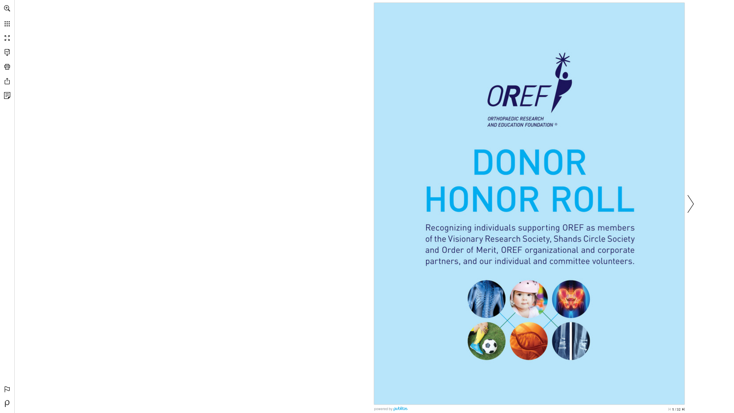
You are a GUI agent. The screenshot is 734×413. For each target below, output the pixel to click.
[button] (7, 8)
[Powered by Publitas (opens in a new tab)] (7, 403)
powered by (383, 408)
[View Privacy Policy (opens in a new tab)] (7, 95)
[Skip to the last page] (683, 409)
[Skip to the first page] (669, 409)
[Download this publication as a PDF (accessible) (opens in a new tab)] (7, 52)
